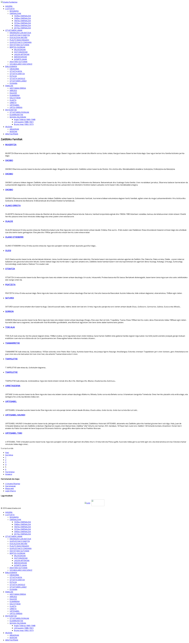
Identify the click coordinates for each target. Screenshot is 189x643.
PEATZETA (10, 284)
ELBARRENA (15, 95)
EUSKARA (13, 83)
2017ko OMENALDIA (22, 28)
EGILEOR (13, 93)
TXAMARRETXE (12, 343)
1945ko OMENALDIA (22, 18)
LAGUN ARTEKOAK (21, 54)
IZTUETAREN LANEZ (18, 81)
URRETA (13, 102)
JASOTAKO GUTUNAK (18, 61)
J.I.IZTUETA (9, 8)
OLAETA (13, 100)
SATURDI (9, 297)
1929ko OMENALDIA (22, 16)
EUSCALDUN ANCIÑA (18, 37)
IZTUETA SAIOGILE (17, 78)
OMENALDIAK (15, 13)
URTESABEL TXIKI (13, 433)
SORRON (9, 311)
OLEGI (8, 250)
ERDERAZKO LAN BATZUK (20, 33)
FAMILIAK (9, 86)
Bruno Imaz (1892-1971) (24, 124)
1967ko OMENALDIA (22, 20)
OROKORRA (14, 69)
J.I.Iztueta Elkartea (12, 483)
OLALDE (9, 221)
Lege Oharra (10, 491)
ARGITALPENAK (11, 134)
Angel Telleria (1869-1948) (24, 119)
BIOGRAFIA (14, 11)
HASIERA (8, 6)
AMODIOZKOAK (20, 57)
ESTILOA (13, 76)
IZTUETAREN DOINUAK (19, 112)
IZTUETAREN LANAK (13, 30)
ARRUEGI (13, 90)
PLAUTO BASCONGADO (19, 40)
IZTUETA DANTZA (17, 74)
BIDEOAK (13, 131)
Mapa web (9, 488)
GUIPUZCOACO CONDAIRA (21, 42)
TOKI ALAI (10, 327)
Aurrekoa (9, 455)
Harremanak (10, 486)
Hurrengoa (9, 472)
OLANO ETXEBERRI (14, 237)
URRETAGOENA (12, 385)
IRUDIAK (8, 127)
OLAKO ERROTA (13, 205)
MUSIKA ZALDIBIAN (18, 117)
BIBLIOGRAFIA (11, 66)
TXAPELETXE (11, 358)
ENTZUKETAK (11, 110)
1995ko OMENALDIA (22, 25)
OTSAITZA (10, 268)
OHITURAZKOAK (21, 52)
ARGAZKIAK (14, 129)
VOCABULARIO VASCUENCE (21, 64)
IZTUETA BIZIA (16, 71)
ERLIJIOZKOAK (20, 49)
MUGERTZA (10, 144)
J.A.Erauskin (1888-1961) (24, 122)
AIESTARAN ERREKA (18, 88)
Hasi (7, 452)
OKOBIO (9, 160)
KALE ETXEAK (15, 98)
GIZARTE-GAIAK (20, 59)
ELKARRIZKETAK (16, 114)
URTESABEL (14, 105)
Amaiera (8, 474)
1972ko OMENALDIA (22, 23)
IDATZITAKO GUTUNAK (19, 45)
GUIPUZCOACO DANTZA (20, 35)
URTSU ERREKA (16, 107)
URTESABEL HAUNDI (15, 414)
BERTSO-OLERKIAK (17, 47)
